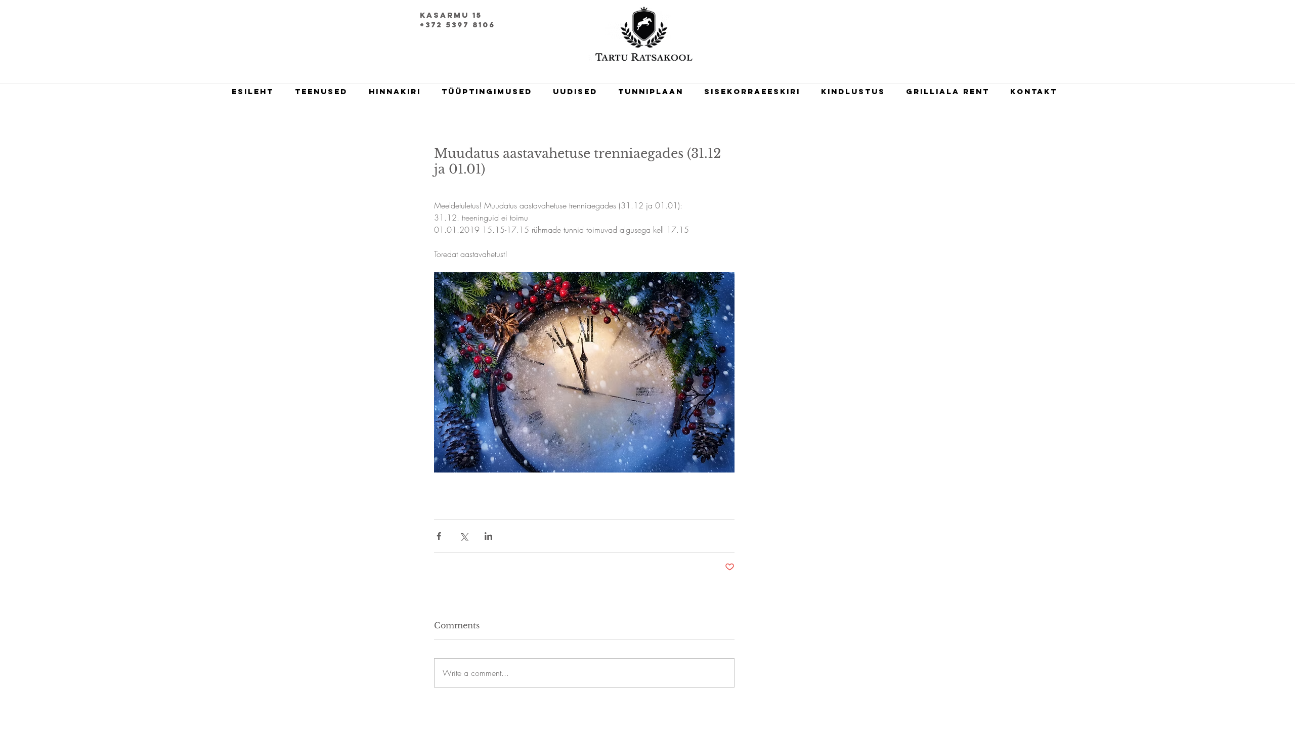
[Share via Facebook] (439, 536)
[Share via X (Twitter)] (463, 536)
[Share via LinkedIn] (488, 536)
